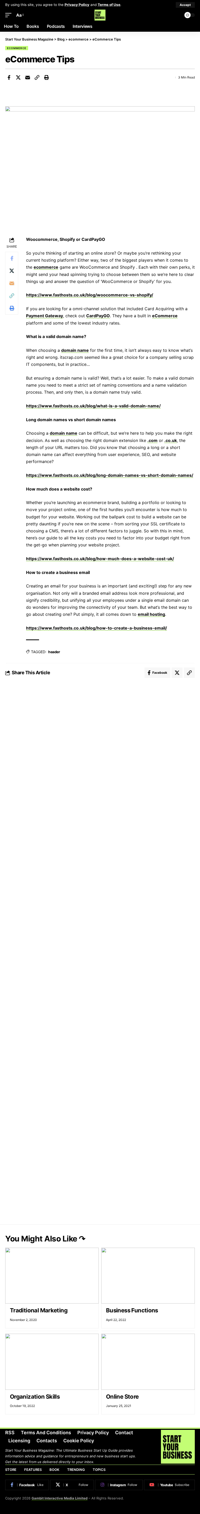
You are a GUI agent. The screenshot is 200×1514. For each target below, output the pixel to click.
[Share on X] (18, 77)
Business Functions (132, 1310)
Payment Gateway (44, 315)
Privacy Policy (77, 5)
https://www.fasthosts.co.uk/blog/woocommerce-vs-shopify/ (89, 294)
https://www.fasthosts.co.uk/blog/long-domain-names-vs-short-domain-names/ (109, 475)
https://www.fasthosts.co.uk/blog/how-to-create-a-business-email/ (96, 628)
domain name (75, 350)
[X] (72, 1485)
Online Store (122, 1396)
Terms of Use (109, 5)
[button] (185, 5)
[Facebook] (27, 1485)
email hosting (151, 614)
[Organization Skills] (52, 1362)
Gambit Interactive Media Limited (60, 1498)
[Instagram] (119, 1485)
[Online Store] (148, 1362)
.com (152, 440)
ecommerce (16, 48)
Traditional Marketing (38, 1310)
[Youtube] (169, 1485)
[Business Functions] (148, 1276)
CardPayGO (98, 315)
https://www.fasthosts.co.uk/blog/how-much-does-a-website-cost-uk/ (100, 558)
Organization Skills (35, 1396)
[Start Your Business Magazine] (100, 15)
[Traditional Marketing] (52, 1276)
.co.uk (170, 440)
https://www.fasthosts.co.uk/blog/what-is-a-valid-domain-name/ (93, 405)
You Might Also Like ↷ (45, 1238)
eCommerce (165, 315)
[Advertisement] (100, 726)
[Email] (27, 77)
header (54, 652)
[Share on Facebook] (8, 77)
